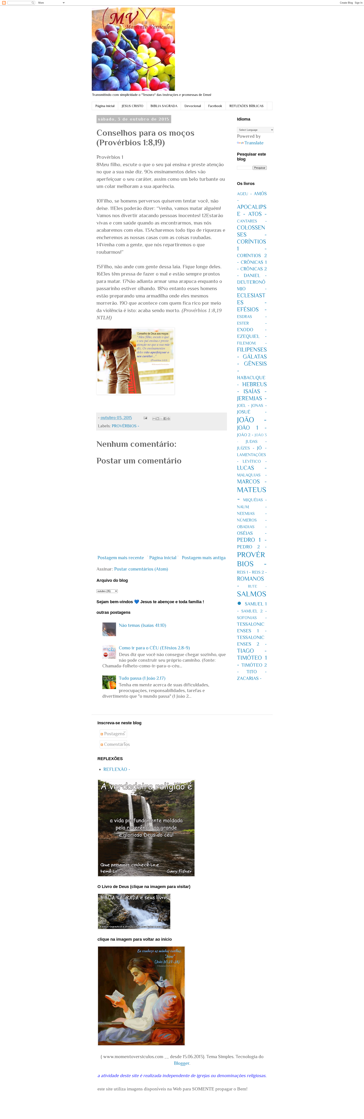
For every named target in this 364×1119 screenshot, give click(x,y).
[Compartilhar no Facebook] (165, 419)
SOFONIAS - (252, 617)
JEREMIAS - (252, 398)
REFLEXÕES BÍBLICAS (246, 106)
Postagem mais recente (120, 557)
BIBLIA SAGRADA (164, 106)
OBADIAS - (252, 526)
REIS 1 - (244, 572)
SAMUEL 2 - (254, 611)
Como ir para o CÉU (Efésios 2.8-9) (154, 648)
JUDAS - (256, 441)
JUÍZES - (245, 448)
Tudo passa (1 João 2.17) (142, 678)
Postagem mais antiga (204, 557)
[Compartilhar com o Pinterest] (168, 419)
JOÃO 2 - (245, 434)
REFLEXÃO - (116, 769)
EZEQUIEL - (252, 336)
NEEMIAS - (252, 513)
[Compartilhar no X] (161, 419)
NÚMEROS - (252, 520)
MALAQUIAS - (252, 475)
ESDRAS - (252, 316)
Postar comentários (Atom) (141, 569)
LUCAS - (252, 468)
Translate (254, 143)
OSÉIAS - (252, 533)
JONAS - (259, 405)
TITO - (257, 671)
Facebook (215, 106)
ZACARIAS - (249, 678)
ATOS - (257, 214)
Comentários (116, 744)
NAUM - (252, 506)
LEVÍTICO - (255, 461)
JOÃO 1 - (252, 427)
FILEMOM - (252, 343)
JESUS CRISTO (132, 106)
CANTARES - (252, 221)
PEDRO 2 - (252, 547)
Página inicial (105, 106)
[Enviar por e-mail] (154, 419)
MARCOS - (252, 481)
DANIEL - (255, 275)
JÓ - (262, 448)
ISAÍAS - (255, 391)
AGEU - (244, 193)
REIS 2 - (259, 572)
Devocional (192, 106)
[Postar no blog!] (158, 419)
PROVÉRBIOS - (125, 426)
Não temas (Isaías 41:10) (142, 625)
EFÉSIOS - (252, 309)
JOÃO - (252, 419)
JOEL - (243, 405)
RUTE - (257, 586)
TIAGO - (252, 651)
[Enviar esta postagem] (145, 417)
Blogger (181, 1063)
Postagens (114, 733)
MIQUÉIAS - (255, 499)
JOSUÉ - (252, 412)
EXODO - (252, 329)
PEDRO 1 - (252, 540)
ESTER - (252, 323)
